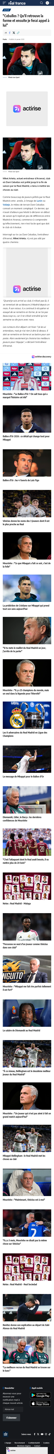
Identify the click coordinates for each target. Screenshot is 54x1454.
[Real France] (18, 3)
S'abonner (11, 1417)
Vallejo (6, 204)
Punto (5, 39)
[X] (38, 1434)
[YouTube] (42, 1434)
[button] (5, 3)
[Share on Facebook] (9, 33)
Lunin (39, 200)
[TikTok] (49, 1434)
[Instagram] (46, 1434)
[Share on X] (14, 33)
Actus (6, 10)
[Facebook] (34, 1434)
